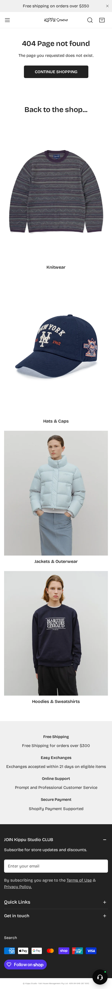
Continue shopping (56, 71)
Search (10, 937)
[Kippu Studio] (56, 20)
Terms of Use (79, 880)
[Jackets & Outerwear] (56, 493)
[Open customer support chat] (100, 977)
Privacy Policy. (18, 886)
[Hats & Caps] (56, 346)
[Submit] (100, 866)
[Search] (90, 20)
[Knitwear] (56, 192)
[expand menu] (7, 20)
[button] (102, 20)
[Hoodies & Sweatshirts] (56, 633)
